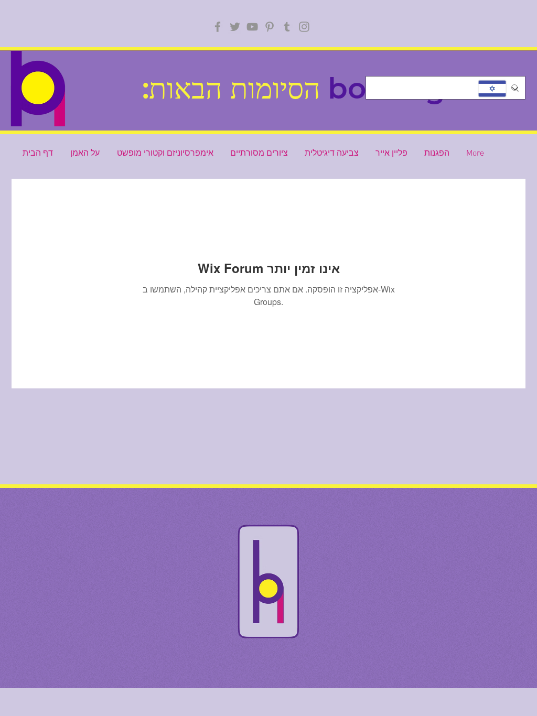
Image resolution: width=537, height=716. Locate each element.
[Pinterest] (269, 27)
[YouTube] (252, 27)
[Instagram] (304, 27)
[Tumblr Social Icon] (287, 27)
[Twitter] (235, 27)
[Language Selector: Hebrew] (497, 88)
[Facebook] (217, 27)
